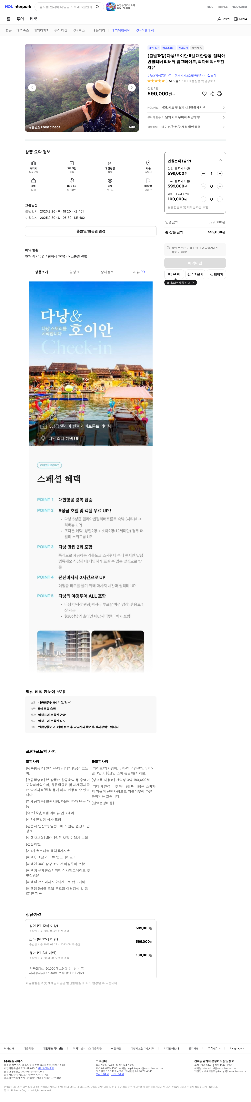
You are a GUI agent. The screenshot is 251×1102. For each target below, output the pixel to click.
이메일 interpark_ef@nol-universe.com (215, 1068)
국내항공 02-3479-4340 (139, 1071)
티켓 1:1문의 (117, 1074)
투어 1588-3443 (105, 1065)
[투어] (20, 19)
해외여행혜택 (121, 30)
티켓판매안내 (171, 1048)
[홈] (8, 19)
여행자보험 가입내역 (142, 1048)
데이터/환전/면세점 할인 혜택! (181, 126)
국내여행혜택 (144, 30)
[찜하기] (204, 93)
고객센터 (213, 1048)
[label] (195, 160)
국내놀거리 (97, 30)
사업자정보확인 (46, 1068)
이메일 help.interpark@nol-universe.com (141, 1068)
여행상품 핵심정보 (201, 81)
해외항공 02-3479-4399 (109, 1071)
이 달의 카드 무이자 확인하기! (181, 117)
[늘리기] (220, 173)
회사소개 (9, 1048)
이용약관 (29, 1048)
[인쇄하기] (219, 93)
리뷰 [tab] (140, 272)
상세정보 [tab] (107, 272)
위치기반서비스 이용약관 (87, 1048)
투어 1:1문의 (102, 1074)
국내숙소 (78, 30)
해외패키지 (41, 30)
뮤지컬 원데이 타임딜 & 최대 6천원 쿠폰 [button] (65, 7)
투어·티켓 (60, 30)
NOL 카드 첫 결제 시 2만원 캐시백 (184, 107)
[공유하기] (212, 93)
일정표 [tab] (74, 272)
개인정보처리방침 (53, 1048)
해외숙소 (22, 30)
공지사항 (193, 1048)
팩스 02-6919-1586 (106, 1068)
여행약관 (116, 1048)
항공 (8, 30)
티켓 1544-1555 (125, 1065)
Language (236, 1048)
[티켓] (33, 19)
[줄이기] (203, 173)
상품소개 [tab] (41, 272)
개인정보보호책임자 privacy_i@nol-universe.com (220, 1071)
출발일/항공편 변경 (90, 231)
